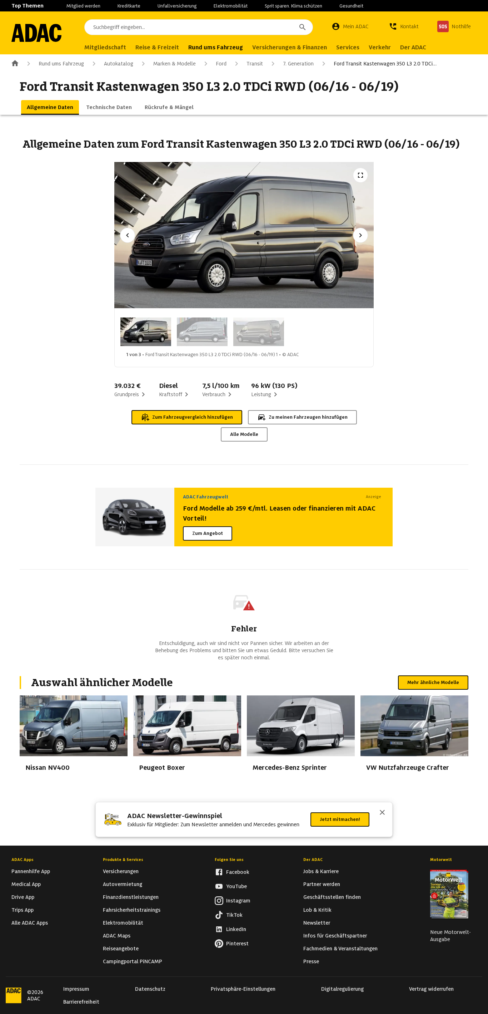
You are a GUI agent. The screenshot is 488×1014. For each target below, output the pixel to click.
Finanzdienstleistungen (131, 897)
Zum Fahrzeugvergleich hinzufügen (192, 417)
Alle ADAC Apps (29, 923)
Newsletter (316, 923)
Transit (255, 63)
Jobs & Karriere (321, 871)
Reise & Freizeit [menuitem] (157, 47)
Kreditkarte (129, 6)
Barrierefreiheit (81, 1002)
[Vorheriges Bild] (127, 235)
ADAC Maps (116, 935)
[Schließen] (382, 813)
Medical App (26, 884)
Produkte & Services (123, 859)
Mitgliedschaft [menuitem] (105, 47)
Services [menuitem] (347, 47)
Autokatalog (118, 63)
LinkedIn (236, 929)
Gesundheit (351, 6)
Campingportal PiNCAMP (132, 961)
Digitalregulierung (342, 989)
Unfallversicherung (177, 6)
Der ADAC (313, 859)
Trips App (22, 910)
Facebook (237, 872)
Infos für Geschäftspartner (335, 935)
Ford (221, 63)
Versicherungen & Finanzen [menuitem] (289, 47)
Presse (311, 961)
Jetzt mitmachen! (340, 819)
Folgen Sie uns (229, 859)
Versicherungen (121, 871)
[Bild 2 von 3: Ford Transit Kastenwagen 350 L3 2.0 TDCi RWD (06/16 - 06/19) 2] (202, 332)
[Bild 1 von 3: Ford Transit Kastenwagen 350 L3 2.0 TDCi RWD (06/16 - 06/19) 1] (145, 332)
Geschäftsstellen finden (332, 897)
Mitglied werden (83, 6)
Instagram (238, 900)
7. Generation (298, 63)
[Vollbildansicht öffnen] (360, 175)
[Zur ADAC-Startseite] (36, 33)
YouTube (236, 886)
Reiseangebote (121, 948)
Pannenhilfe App (30, 871)
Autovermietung (122, 884)
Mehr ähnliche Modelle (433, 682)
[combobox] (198, 27)
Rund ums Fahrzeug (61, 63)
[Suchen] (302, 27)
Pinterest (237, 943)
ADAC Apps (22, 859)
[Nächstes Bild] (360, 235)
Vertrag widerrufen (431, 989)
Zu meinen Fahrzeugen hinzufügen (308, 417)
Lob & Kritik (317, 910)
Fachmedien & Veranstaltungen (340, 948)
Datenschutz (150, 989)
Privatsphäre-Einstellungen (243, 989)
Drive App (22, 897)
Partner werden (321, 884)
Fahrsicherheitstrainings (131, 910)
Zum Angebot (207, 533)
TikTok (234, 915)
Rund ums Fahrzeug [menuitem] (215, 47)
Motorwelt (441, 859)
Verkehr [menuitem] (380, 47)
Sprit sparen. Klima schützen (293, 6)
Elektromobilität (231, 6)
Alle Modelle (244, 434)
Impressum (76, 989)
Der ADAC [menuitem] (413, 47)
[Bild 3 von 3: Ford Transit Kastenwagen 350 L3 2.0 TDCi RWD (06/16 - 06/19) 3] (258, 332)
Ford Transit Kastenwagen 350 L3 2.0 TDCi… (385, 63)
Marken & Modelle (174, 63)
